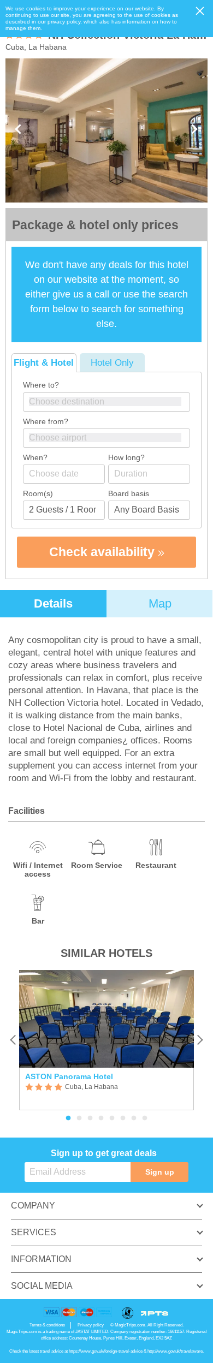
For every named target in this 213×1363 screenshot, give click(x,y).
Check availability (103, 552)
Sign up (159, 1172)
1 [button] (68, 1118)
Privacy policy (91, 1325)
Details (53, 603)
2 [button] (79, 1118)
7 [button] (133, 1118)
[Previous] (13, 1040)
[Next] (199, 1040)
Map (160, 603)
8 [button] (144, 1118)
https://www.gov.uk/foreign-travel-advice (106, 1351)
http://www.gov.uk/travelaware (175, 1351)
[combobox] (106, 402)
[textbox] (112, 401)
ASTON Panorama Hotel (69, 1076)
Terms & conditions (47, 1325)
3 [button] (90, 1118)
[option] (106, 1040)
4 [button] (101, 1118)
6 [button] (122, 1118)
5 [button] (111, 1118)
